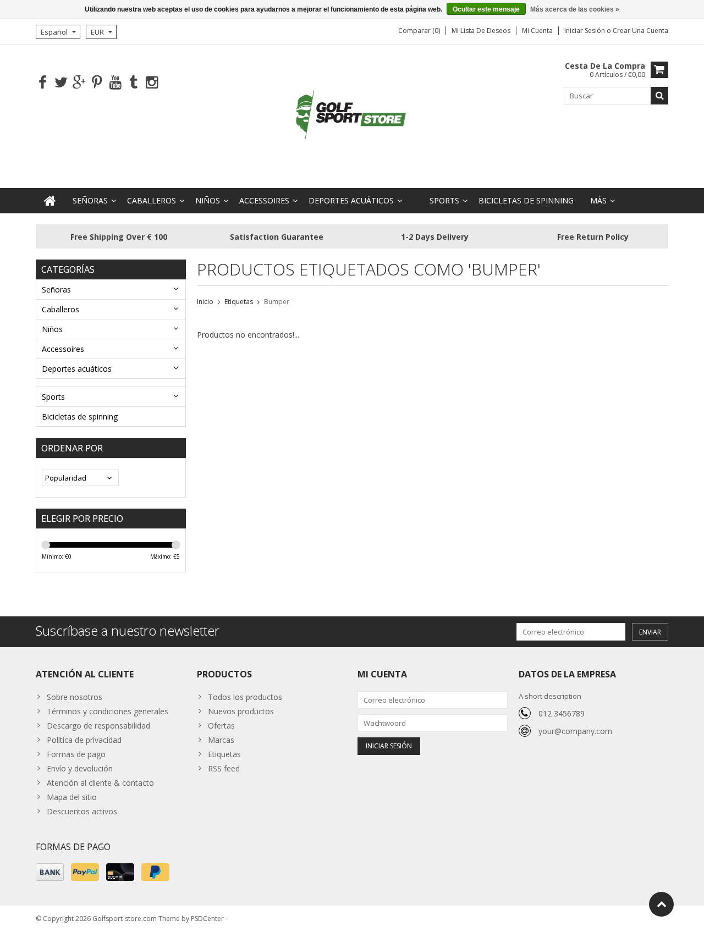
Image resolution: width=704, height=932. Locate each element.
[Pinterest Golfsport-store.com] (97, 82)
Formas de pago (76, 754)
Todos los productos (245, 697)
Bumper (276, 301)
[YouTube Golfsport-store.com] (115, 82)
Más (598, 200)
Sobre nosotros (74, 697)
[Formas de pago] (50, 872)
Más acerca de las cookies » (574, 9)
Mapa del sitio (72, 797)
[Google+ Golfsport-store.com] (79, 82)
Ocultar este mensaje (486, 9)
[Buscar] (659, 95)
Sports (444, 200)
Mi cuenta (537, 30)
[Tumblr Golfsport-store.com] (133, 82)
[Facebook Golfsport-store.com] (43, 82)
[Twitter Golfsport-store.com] (61, 82)
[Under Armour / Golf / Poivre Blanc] (352, 116)
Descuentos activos (82, 811)
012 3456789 (561, 713)
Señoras (90, 200)
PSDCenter (207, 918)
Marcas (221, 740)
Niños (207, 200)
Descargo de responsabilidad (98, 725)
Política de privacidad (84, 740)
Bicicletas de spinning (526, 200)
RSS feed (224, 768)
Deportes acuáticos (351, 200)
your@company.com (575, 731)
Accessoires (264, 200)
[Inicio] (50, 201)
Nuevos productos (241, 711)
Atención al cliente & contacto (100, 782)
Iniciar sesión (585, 30)
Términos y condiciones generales (107, 711)
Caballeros (151, 200)
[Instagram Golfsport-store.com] (151, 82)
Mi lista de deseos (481, 30)
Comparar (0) (419, 30)
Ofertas (221, 725)
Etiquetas (238, 301)
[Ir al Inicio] (661, 904)
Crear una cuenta (640, 30)
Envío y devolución (80, 768)
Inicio (205, 301)
